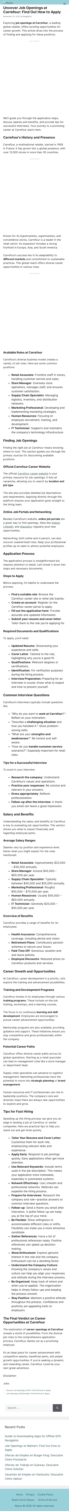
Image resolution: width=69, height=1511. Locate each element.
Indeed (56, 522)
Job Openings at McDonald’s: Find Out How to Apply (28, 1393)
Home (19, 1494)
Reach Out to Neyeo (23, 1499)
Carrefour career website (33, 473)
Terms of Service (47, 1499)
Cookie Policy (45, 1494)
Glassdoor (26, 526)
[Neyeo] (7, 4)
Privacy (30, 1494)
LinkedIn (8, 526)
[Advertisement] (34, 76)
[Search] (57, 1408)
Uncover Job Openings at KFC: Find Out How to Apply (28, 1390)
